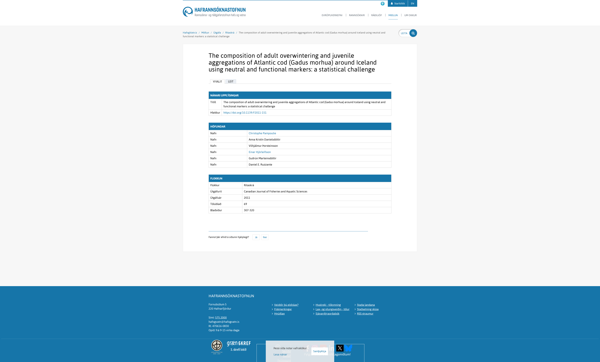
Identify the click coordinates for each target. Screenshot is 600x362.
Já (256, 237)
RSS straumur (365, 313)
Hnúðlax (279, 313)
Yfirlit (217, 81)
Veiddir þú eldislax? (286, 304)
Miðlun (205, 32)
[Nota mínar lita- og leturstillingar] (383, 3)
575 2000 (221, 317)
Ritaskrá (229, 32)
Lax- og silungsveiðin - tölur (333, 309)
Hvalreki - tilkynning (328, 304)
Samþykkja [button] (319, 351)
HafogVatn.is (190, 32)
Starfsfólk (399, 3)
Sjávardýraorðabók (327, 313)
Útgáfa (217, 32)
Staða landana (366, 304)
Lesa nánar (280, 354)
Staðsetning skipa (368, 309)
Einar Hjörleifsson (260, 152)
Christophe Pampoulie (262, 133)
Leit (230, 81)
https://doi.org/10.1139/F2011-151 (245, 112)
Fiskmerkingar (283, 309)
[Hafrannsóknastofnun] (214, 12)
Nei (265, 237)
